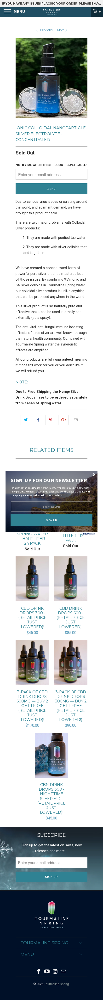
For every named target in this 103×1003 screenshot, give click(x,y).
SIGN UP (51, 520)
